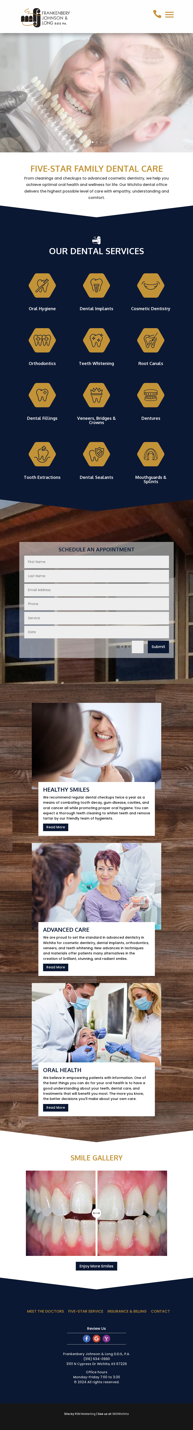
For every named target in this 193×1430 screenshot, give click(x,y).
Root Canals (150, 363)
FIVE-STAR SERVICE (85, 1311)
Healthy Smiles (66, 789)
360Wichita (120, 1414)
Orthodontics (42, 363)
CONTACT (160, 1311)
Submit (158, 646)
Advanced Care (66, 929)
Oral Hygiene (42, 308)
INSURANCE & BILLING (127, 1311)
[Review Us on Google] (96, 1341)
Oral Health (62, 1070)
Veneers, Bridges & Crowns (96, 420)
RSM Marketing (85, 1414)
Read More (55, 827)
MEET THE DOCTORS (45, 1311)
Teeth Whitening (96, 363)
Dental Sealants (96, 477)
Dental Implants (96, 308)
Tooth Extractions (42, 477)
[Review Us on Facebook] (86, 1341)
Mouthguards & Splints (150, 479)
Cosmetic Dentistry (150, 308)
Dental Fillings (42, 418)
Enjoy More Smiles (96, 1266)
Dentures (150, 418)
